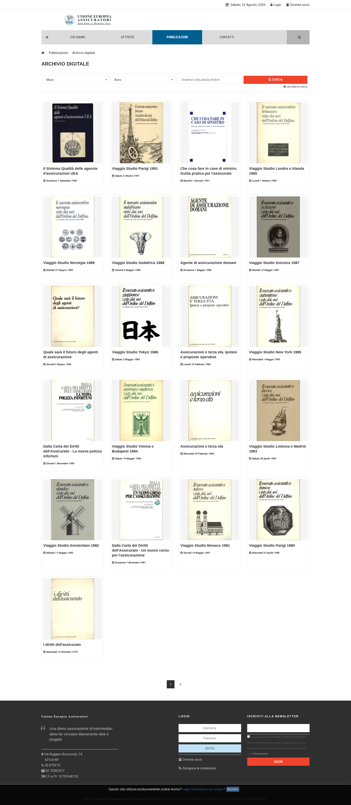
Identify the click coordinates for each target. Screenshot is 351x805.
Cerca (277, 79)
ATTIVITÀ (127, 37)
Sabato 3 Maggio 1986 (127, 359)
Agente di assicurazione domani (208, 263)
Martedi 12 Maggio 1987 (265, 270)
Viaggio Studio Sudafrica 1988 (138, 263)
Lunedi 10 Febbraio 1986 (196, 364)
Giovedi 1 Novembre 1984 (60, 463)
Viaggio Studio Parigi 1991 (135, 168)
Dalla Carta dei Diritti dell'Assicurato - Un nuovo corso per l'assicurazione (140, 550)
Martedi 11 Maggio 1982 (59, 552)
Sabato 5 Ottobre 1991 (126, 175)
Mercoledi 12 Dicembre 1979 (61, 652)
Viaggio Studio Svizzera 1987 (274, 263)
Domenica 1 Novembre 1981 (129, 562)
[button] (77, 80)
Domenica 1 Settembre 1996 (61, 180)
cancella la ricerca (296, 86)
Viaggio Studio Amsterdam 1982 (71, 545)
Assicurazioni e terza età (201, 446)
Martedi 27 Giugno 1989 (59, 270)
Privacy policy (260, 753)
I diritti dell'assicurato (62, 645)
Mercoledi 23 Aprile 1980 (265, 552)
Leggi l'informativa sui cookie (202, 789)
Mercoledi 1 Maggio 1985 (265, 359)
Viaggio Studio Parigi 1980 (272, 545)
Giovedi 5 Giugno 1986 (58, 364)
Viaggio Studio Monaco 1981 (205, 545)
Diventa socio (299, 5)
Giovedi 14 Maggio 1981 (196, 552)
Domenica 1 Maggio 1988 (197, 270)
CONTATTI (227, 37)
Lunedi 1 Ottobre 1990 (263, 180)
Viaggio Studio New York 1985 (275, 352)
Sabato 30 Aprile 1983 (263, 458)
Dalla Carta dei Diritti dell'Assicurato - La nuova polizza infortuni (72, 451)
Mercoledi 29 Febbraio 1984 (198, 453)
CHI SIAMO (77, 37)
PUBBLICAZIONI (177, 37)
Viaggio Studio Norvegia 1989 (69, 263)
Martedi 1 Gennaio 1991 (196, 180)
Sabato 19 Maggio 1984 (127, 458)
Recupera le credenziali (199, 768)
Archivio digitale (83, 53)
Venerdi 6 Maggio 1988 (127, 270)
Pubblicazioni (58, 53)
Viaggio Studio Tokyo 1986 (135, 352)
